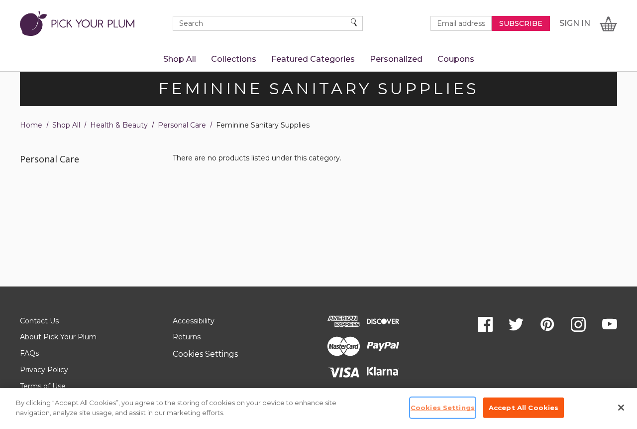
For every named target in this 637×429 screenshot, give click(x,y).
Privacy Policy (44, 369)
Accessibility (193, 320)
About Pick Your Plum (58, 336)
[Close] (621, 408)
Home (31, 125)
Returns (187, 336)
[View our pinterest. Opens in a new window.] (547, 324)
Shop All (66, 125)
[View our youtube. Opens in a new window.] (609, 324)
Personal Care (182, 125)
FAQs (29, 353)
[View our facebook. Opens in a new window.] (485, 324)
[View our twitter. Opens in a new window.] (516, 324)
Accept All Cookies (523, 408)
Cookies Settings (205, 354)
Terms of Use (43, 386)
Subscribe (520, 23)
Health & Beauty (119, 125)
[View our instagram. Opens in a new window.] (578, 324)
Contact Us (39, 320)
